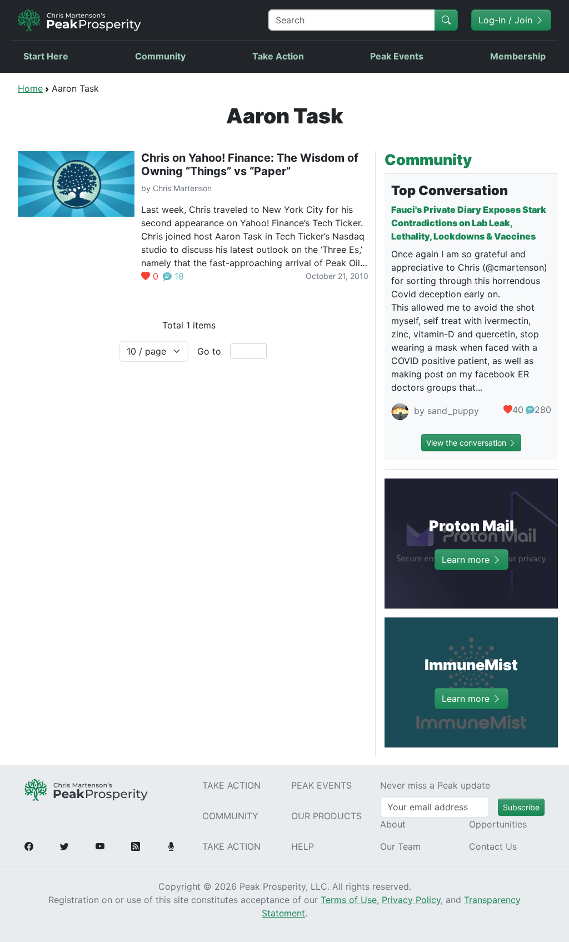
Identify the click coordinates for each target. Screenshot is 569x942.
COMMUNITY (230, 815)
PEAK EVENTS (321, 785)
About (393, 824)
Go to (209, 351)
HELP (302, 846)
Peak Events (396, 56)
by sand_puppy (445, 411)
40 (517, 409)
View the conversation (467, 442)
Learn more (467, 559)
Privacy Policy (411, 899)
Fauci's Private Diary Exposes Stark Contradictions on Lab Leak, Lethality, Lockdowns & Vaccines (468, 223)
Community (160, 56)
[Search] (446, 20)
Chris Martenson (182, 188)
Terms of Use (349, 899)
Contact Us (493, 846)
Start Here (45, 56)
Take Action (278, 56)
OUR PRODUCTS (326, 815)
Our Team (400, 846)
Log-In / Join (506, 20)
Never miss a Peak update (435, 785)
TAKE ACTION (231, 785)
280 (543, 409)
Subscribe (521, 807)
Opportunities (498, 824)
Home (30, 88)
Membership (518, 56)
